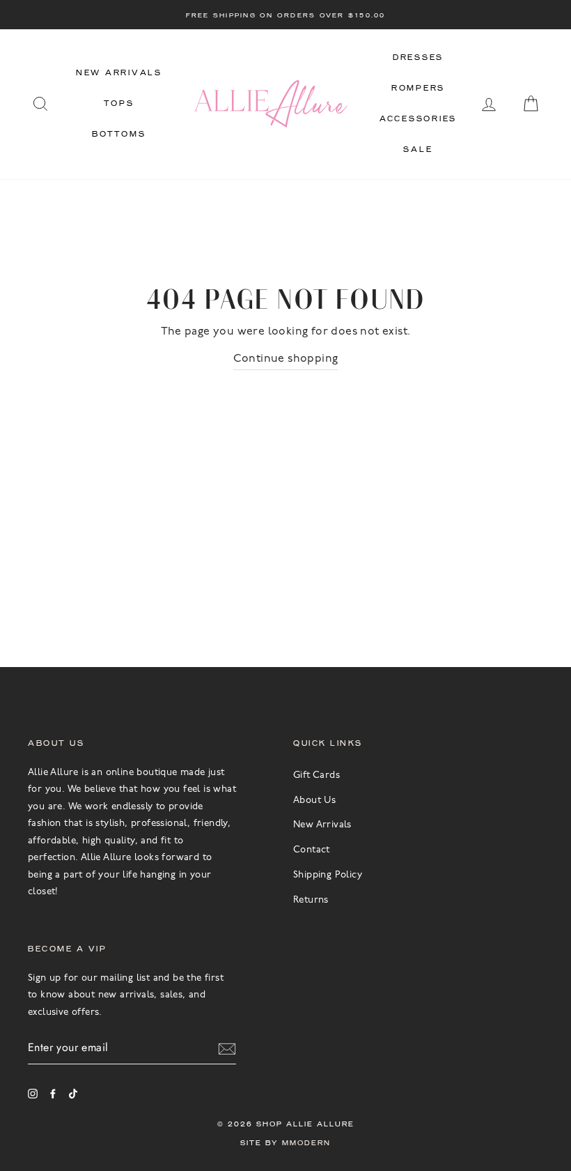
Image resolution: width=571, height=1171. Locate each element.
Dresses (418, 57)
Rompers (418, 88)
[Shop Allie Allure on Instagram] (33, 1093)
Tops (119, 103)
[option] (285, 14)
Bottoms (119, 134)
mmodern (306, 1143)
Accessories (418, 119)
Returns (311, 900)
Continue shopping (285, 359)
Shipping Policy (327, 875)
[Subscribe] (227, 1048)
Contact (311, 850)
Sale (417, 149)
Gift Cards (316, 775)
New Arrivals (119, 73)
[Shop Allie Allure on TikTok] (73, 1093)
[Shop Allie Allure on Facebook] (53, 1093)
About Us (314, 800)
